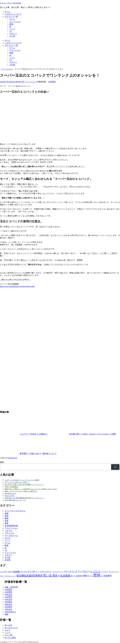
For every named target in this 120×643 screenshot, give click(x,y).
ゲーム (12, 19)
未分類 (7, 560)
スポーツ (13, 34)
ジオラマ (8, 531)
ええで (7, 630)
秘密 (6, 614)
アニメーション (11, 528)
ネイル (7, 538)
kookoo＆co (12, 458)
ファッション (15, 22)
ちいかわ (24, 571)
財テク (73, 576)
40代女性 (8, 604)
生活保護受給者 (11, 526)
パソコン (104, 571)
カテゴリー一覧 (11, 17)
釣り (102, 576)
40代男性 (52, 82)
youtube (16, 571)
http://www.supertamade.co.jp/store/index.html (17, 286)
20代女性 (8, 595)
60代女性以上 (10, 612)
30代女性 (8, 599)
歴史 (55, 575)
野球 (96, 575)
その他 (12, 36)
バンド (97, 571)
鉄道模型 (108, 576)
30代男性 (8, 597)
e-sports (2, 571)
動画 (6, 518)
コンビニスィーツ (57, 571)
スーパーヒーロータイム (15, 511)
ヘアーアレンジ (112, 571)
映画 (11, 24)
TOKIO (10, 571)
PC (6, 571)
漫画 (6, 513)
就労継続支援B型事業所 (29, 575)
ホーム (7, 12)
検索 (2, 462)
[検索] (115, 467)
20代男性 (8, 592)
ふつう (7, 633)
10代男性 (8, 590)
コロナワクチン (46, 571)
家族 (6, 523)
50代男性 (8, 607)
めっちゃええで (11, 628)
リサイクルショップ (10, 576)
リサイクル (9, 533)
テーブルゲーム (11, 536)
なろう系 (31, 571)
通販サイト (88, 576)
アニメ (37, 571)
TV (10, 31)
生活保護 (65, 575)
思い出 (47, 575)
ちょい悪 (8, 635)
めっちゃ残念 (10, 638)
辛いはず (8, 625)
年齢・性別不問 (11, 587)
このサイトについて (13, 14)
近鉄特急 (79, 576)
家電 (6, 516)
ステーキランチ (70, 571)
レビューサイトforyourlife (10, 3)
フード (12, 29)
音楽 (6, 521)
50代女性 (8, 609)
